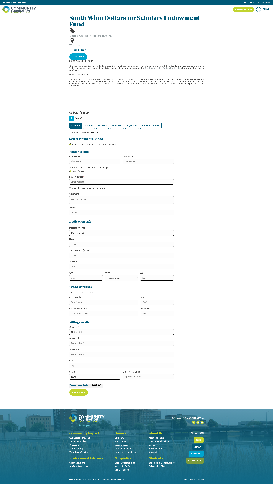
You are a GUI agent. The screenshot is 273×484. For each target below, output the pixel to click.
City (71, 272)
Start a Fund (121, 441)
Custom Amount (151, 126)
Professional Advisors (86, 458)
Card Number (76, 297)
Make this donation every (80, 132)
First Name (75, 156)
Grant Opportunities (125, 463)
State (107, 272)
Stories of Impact (77, 448)
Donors (120, 433)
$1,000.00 (117, 126)
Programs (74, 445)
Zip (141, 272)
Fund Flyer (79, 50)
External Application (80, 35)
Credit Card (78, 144)
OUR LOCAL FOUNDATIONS (14, 2)
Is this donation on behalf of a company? (88, 167)
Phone (77, 207)
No (74, 171)
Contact (153, 452)
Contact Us (253, 2)
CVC (144, 297)
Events (152, 445)
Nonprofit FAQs (122, 466)
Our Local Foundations (80, 438)
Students (156, 458)
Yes (82, 171)
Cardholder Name (78, 308)
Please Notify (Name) (79, 250)
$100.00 (75, 126)
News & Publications (159, 441)
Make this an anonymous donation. (88, 188)
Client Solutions (77, 463)
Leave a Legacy (122, 445)
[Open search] (258, 9)
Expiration (146, 308)
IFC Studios (199, 479)
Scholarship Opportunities (162, 463)
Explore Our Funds (123, 448)
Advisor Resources (78, 466)
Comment (74, 193)
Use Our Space (122, 470)
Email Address (76, 176)
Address (73, 261)
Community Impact (84, 433)
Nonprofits (123, 458)
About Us (156, 433)
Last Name (128, 156)
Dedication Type (80, 224)
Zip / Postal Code (132, 371)
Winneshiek (75, 45)
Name (72, 239)
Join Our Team (156, 448)
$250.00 (89, 126)
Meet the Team (156, 438)
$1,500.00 (132, 126)
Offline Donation (109, 144)
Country (74, 327)
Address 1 (74, 338)
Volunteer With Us (78, 452)
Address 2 (74, 349)
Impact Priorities (77, 441)
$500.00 (102, 126)
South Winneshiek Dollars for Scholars (163, 68)
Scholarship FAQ (157, 466)
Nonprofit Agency (102, 35)
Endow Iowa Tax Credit (126, 452)
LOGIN (243, 2)
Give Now (265, 2)
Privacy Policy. (118, 479)
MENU (266, 9)
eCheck (92, 144)
